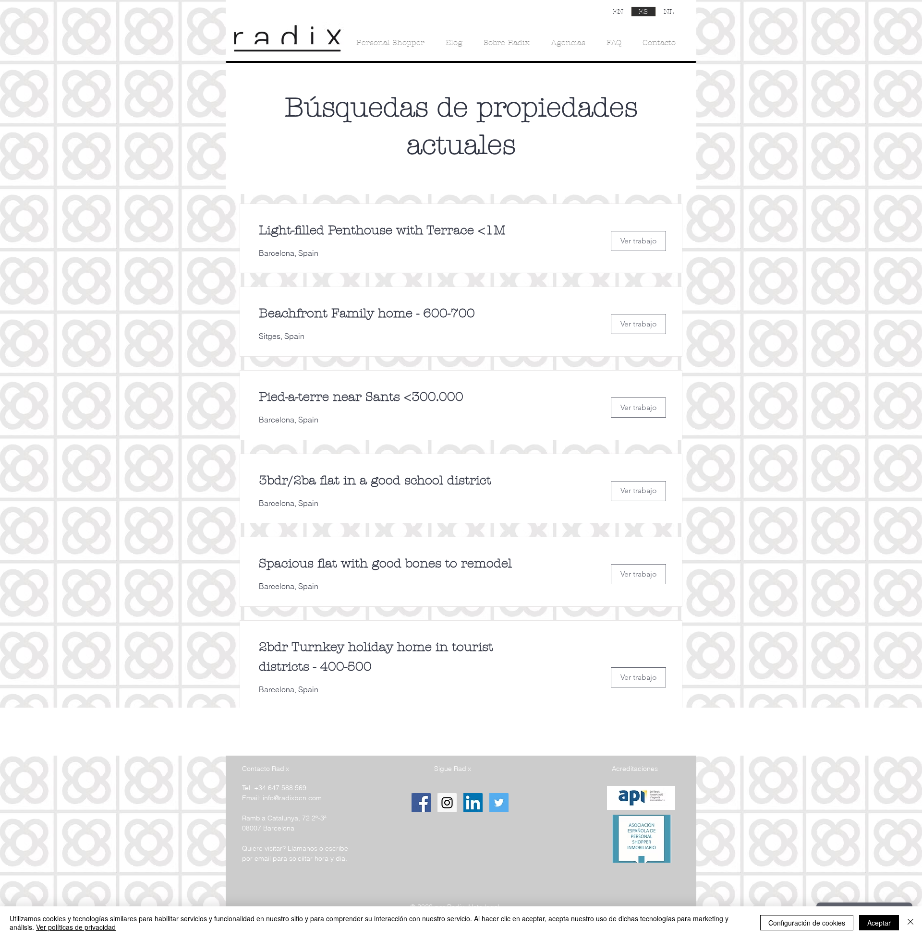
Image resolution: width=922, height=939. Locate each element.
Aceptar (879, 922)
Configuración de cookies (806, 922)
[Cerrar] (910, 922)
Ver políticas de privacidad (76, 927)
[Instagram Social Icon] (447, 802)
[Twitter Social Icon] (499, 802)
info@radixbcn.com (292, 798)
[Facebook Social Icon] (421, 802)
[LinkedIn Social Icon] (473, 802)
